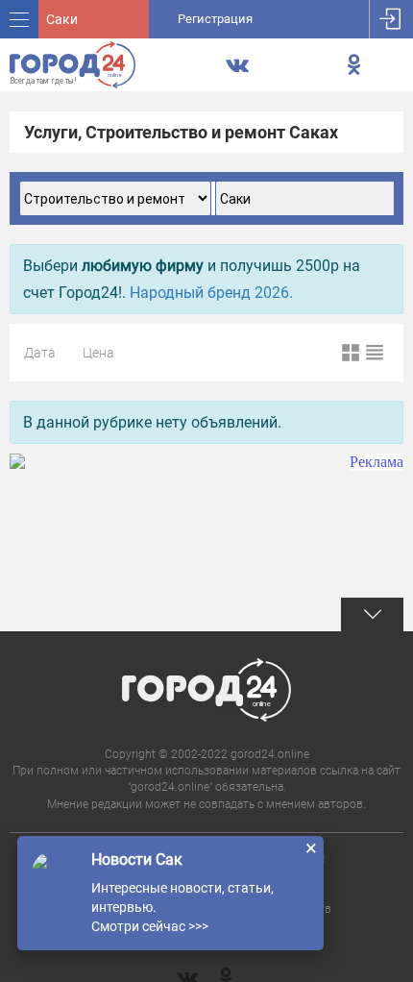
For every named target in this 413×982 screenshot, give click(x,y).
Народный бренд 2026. (211, 292)
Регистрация (215, 19)
